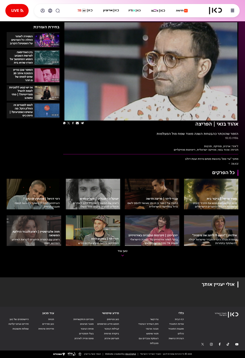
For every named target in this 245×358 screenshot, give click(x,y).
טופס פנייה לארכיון (84, 338)
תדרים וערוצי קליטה (18, 324)
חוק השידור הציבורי (148, 324)
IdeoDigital (130, 354)
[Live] (17, 10)
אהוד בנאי (224, 149)
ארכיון (226, 146)
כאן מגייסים (113, 319)
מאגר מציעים (87, 324)
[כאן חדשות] (181, 10)
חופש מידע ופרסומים (108, 324)
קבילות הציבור (111, 329)
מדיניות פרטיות (46, 329)
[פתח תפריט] (232, 10)
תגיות (51, 319)
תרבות (208, 146)
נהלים (181, 333)
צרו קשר (154, 319)
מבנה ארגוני (152, 329)
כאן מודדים (48, 324)
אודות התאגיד (176, 324)
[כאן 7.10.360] (85, 10)
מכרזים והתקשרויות (83, 319)
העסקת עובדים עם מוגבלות (148, 341)
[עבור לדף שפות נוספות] (50, 10)
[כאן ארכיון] (111, 10)
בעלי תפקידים (86, 333)
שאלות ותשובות (20, 329)
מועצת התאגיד (176, 329)
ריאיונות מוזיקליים (184, 149)
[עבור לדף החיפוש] (57, 10)
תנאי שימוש (152, 333)
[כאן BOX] (158, 10)
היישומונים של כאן (19, 319)
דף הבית (179, 319)
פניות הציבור (87, 329)
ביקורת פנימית (111, 333)
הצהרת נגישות (176, 338)
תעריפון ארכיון (111, 338)
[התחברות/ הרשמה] (42, 10)
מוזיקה (217, 146)
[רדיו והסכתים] (134, 10)
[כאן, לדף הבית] (212, 10)
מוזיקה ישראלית (206, 149)
